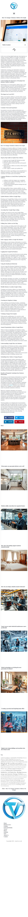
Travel (5, 829)
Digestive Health (15, 761)
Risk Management (4, 778)
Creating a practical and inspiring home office (12, 708)
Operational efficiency (23, 775)
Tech (3, 788)
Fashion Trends (18, 765)
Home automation (22, 767)
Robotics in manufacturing (14, 778)
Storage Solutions (20, 781)
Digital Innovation (23, 761)
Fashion (6, 826)
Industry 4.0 (5, 772)
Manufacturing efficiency (13, 775)
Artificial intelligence (5, 757)
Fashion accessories (10, 765)
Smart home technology (13, 780)
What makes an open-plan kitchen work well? (12, 466)
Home (5, 823)
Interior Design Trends (15, 774)
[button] (14, 13)
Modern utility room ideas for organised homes (13, 506)
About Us (6, 835)
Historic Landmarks (14, 767)
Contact (6, 836)
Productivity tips (13, 777)
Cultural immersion (17, 759)
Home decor (4, 768)
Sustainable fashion (5, 783)
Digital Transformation (11, 764)
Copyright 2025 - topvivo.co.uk (14, 841)
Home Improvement (14, 768)
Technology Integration (11, 784)
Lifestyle (6, 832)
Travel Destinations (5, 785)
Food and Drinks (8, 827)
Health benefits (7, 767)
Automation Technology (17, 757)
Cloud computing (9, 759)
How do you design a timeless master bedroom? (13, 586)
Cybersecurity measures (7, 760)
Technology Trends (20, 784)
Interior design (16, 772)
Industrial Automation (13, 770)
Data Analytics (8, 761)
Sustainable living (14, 783)
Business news (7, 824)
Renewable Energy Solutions (21, 777)
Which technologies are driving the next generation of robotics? (11, 668)
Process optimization (5, 777)
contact (11, 385)
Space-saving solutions (11, 781)
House (5, 830)
